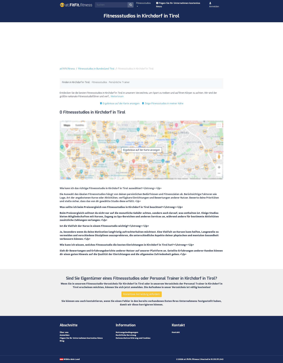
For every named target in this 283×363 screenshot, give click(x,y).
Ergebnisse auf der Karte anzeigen (120, 103)
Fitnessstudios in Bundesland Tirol (96, 68)
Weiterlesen (117, 96)
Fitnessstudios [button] (143, 3)
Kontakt (176, 332)
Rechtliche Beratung (126, 335)
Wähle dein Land (71, 359)
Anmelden (214, 6)
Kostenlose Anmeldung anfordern (141, 294)
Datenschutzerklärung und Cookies (133, 338)
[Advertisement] (141, 44)
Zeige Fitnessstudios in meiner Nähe (163, 103)
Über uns (64, 332)
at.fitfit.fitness (67, 68)
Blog (62, 341)
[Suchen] (131, 5)
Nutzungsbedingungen (127, 332)
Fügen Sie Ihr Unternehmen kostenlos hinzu (178, 5)
